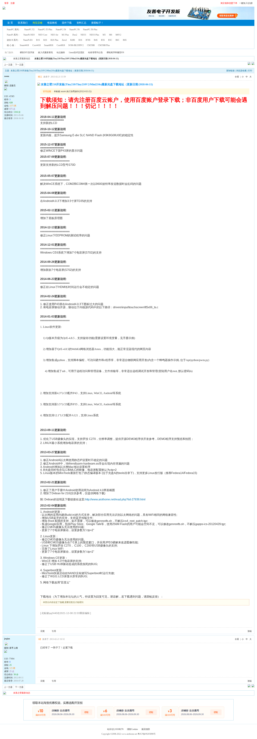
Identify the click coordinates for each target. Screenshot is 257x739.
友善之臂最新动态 (21, 58)
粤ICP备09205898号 (147, 734)
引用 (54, 631)
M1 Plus (65, 35)
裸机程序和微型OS (115, 52)
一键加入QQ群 (246, 3)
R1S (38, 40)
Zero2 (64, 40)
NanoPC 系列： (14, 29)
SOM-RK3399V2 (76, 45)
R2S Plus (54, 40)
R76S (88, 40)
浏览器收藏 (241, 70)
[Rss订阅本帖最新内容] (120, 58)
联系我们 (23, 23)
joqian (7, 638)
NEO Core (42, 35)
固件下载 (67, 23)
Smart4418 (24, 45)
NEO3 (83, 35)
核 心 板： (11, 45)
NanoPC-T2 (29, 29)
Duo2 (74, 35)
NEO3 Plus (94, 35)
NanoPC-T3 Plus (45, 29)
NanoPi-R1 (28, 40)
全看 (237, 77)
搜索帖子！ (97, 23)
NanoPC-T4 (61, 29)
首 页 (10, 23)
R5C (110, 40)
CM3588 (91, 45)
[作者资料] (6, 92)
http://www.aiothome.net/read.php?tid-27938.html (115, 499)
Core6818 (61, 45)
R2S (45, 40)
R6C (117, 40)
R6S (125, 40)
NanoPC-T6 (74, 29)
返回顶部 (145, 729)
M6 (110, 35)
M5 (104, 35)
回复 (43, 631)
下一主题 (19, 64)
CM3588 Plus (104, 45)
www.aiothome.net (129, 734)
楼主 (40, 77)
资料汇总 (81, 23)
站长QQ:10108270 (115, 729)
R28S (72, 40)
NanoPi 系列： (13, 35)
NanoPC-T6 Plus (90, 29)
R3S (80, 40)
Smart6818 (48, 45)
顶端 (249, 631)
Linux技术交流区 (76, 52)
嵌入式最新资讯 (45, 52)
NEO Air (54, 35)
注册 (12, 3)
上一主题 (8, 64)
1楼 (39, 639)
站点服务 (61, 52)
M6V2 (118, 35)
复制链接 (230, 70)
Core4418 (36, 45)
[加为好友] (14, 92)
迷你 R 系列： (13, 40)
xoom (6, 76)
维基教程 (52, 23)
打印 (250, 70)
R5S (103, 40)
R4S (96, 40)
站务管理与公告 (95, 52)
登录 (6, 3)
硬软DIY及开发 (27, 52)
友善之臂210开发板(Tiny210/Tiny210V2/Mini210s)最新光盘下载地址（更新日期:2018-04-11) (76, 58)
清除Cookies (132, 729)
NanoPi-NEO (29, 35)
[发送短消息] (10, 92)
